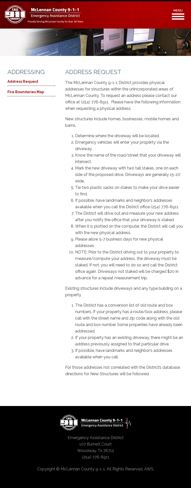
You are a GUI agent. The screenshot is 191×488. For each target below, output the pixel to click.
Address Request (22, 81)
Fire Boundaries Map (25, 92)
